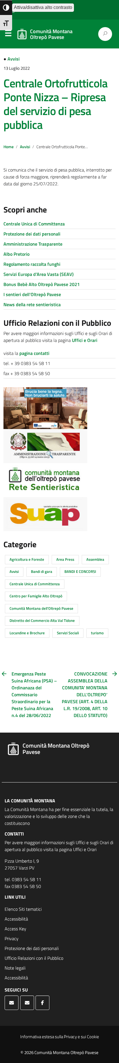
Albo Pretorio (16, 254)
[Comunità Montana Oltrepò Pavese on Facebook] (42, 1003)
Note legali (15, 967)
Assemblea (95, 559)
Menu (8, 34)
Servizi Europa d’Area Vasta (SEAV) (38, 274)
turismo (97, 633)
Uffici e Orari (84, 340)
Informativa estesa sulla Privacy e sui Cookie (59, 1036)
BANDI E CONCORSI (80, 571)
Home (8, 147)
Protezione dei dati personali (31, 233)
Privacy (11, 938)
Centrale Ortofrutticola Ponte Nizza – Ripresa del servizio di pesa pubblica (55, 103)
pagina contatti (34, 353)
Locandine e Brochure (27, 633)
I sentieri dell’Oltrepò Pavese (32, 294)
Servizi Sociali (68, 633)
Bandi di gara (41, 571)
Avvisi (14, 58)
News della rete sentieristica (32, 304)
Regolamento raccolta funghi (31, 264)
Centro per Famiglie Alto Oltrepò (36, 596)
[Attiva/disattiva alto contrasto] (6, 7)
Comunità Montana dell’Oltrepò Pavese (41, 608)
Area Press (65, 559)
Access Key (15, 928)
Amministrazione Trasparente (32, 243)
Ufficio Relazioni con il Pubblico (34, 958)
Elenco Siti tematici (23, 909)
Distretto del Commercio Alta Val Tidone (42, 620)
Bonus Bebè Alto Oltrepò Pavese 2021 (41, 284)
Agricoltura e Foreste (27, 559)
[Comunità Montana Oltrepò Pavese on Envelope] (11, 1003)
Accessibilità (16, 918)
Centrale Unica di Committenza (34, 223)
